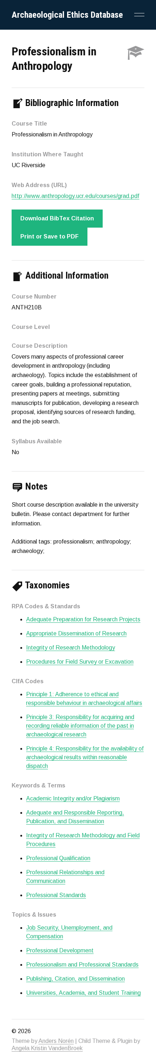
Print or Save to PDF (49, 236)
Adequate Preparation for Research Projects (83, 619)
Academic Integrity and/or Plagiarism (73, 798)
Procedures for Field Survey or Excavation (80, 662)
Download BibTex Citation (57, 218)
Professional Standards (56, 895)
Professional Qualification (58, 858)
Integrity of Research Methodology (70, 647)
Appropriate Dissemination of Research (76, 633)
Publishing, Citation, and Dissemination (75, 979)
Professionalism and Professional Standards (82, 964)
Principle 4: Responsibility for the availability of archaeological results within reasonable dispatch (85, 757)
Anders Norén (56, 1041)
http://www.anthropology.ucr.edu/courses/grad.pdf (75, 196)
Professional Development (60, 950)
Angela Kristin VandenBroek (47, 1048)
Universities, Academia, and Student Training (83, 993)
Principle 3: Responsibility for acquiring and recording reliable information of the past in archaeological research (80, 725)
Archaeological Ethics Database (67, 15)
